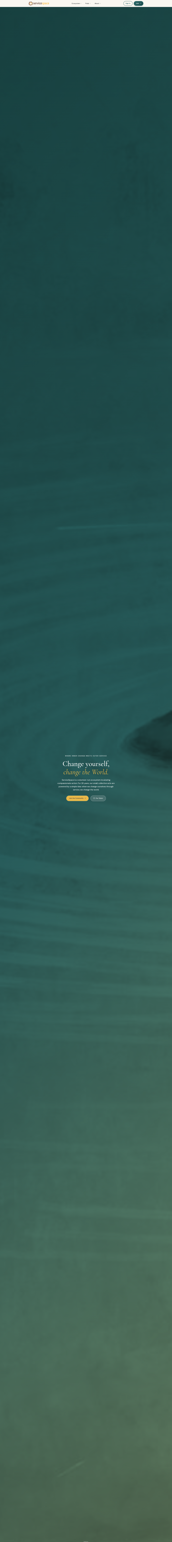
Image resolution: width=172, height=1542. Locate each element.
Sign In (128, 3)
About (97, 3)
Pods (87, 3)
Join (137, 3)
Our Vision (99, 798)
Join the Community (76, 798)
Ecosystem (76, 3)
